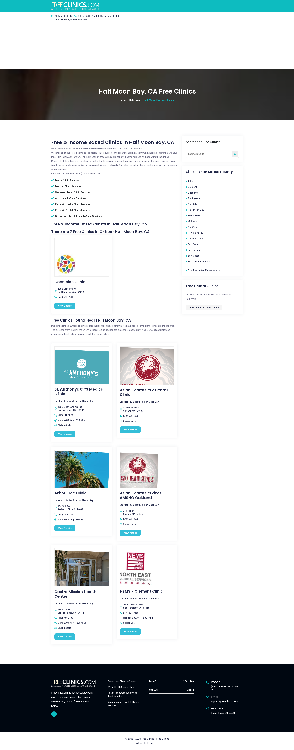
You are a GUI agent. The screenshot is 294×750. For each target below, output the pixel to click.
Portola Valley (195, 232)
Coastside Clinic (69, 282)
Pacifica (192, 227)
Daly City (192, 204)
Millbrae (192, 221)
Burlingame (194, 198)
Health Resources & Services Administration (122, 694)
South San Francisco (199, 261)
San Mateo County (216, 172)
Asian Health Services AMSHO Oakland (140, 495)
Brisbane (193, 192)
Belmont (192, 187)
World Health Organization (121, 687)
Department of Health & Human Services (123, 704)
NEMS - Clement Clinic (141, 591)
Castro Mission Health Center (75, 594)
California (135, 100)
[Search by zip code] (235, 154)
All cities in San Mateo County (204, 270)
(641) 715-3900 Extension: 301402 (102, 16)
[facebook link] (54, 714)
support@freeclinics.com (74, 20)
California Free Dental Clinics (204, 307)
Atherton (192, 181)
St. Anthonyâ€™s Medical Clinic (79, 391)
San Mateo (194, 255)
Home (122, 100)
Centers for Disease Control (122, 681)
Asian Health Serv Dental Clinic (144, 392)
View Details (65, 305)
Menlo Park (194, 215)
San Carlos (194, 250)
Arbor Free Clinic (70, 493)
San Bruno (193, 244)
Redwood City (195, 238)
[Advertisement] (147, 46)
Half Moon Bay (196, 209)
